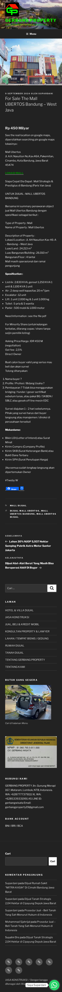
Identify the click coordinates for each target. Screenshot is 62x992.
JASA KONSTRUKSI (17, 617)
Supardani (45, 93)
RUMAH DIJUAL (14, 645)
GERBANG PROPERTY (31, 20)
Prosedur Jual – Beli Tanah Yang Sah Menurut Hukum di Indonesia (30, 926)
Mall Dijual (18, 505)
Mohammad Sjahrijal (17, 921)
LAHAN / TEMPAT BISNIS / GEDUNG (27, 638)
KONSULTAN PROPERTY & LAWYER (27, 631)
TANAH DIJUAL (14, 652)
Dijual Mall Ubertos (25, 511)
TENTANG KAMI (15, 666)
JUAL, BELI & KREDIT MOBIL (22, 624)
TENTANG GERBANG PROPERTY (25, 659)
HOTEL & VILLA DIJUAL (19, 610)
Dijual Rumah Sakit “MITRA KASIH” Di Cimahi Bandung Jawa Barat (29, 887)
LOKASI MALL (14, 173)
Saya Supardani (36, 985)
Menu (33, 33)
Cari (8, 853)
